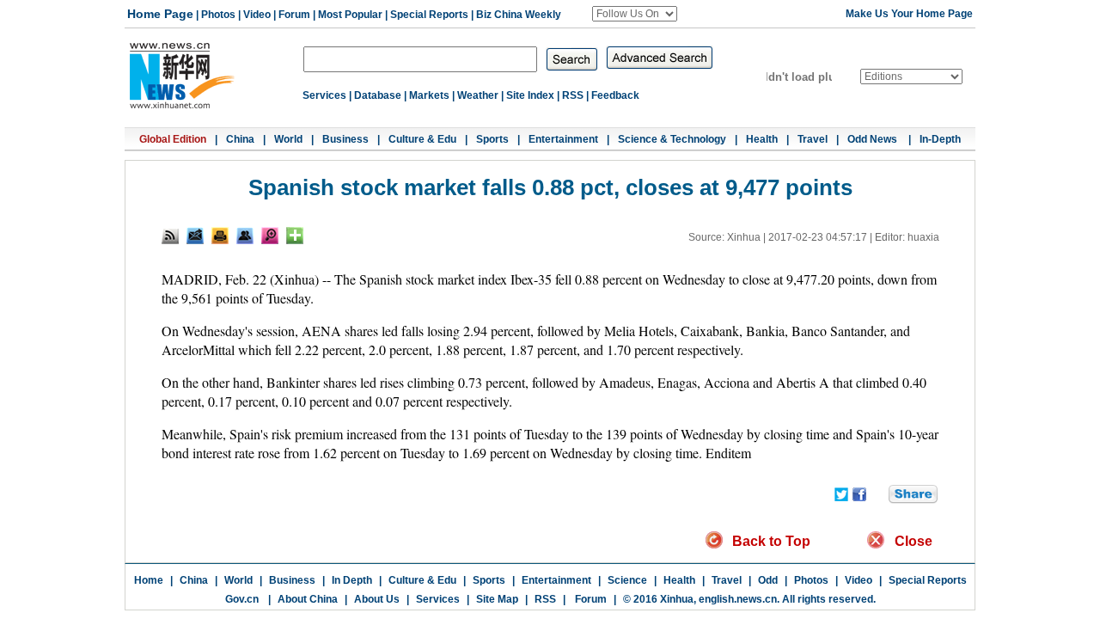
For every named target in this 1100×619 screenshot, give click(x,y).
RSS (573, 95)
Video (257, 15)
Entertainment (563, 139)
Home (148, 580)
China (240, 139)
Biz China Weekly (518, 15)
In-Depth (940, 139)
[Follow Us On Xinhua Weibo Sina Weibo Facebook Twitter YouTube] (634, 14)
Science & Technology (672, 139)
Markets (429, 95)
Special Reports (429, 15)
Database (377, 95)
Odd (768, 580)
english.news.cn (738, 599)
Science (627, 580)
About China (308, 599)
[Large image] (269, 235)
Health (762, 139)
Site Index (530, 95)
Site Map (497, 599)
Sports (492, 139)
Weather (477, 95)
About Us (377, 599)
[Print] (220, 235)
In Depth (352, 580)
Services (324, 95)
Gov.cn (242, 599)
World (288, 139)
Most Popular (350, 15)
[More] (294, 235)
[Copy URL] (245, 235)
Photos (218, 15)
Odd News (873, 139)
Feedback (615, 95)
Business (345, 139)
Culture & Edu (422, 139)
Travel (813, 139)
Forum (294, 15)
